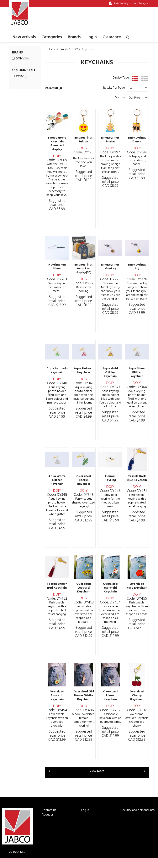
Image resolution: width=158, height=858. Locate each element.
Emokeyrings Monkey (110, 266)
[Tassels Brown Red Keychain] (57, 567)
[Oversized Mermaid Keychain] (110, 567)
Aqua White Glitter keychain (57, 480)
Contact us (49, 810)
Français (143, 4)
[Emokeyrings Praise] (110, 121)
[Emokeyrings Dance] (137, 121)
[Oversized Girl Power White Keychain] (83, 674)
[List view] (143, 78)
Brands (74, 37)
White (22, 76)
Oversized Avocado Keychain (57, 695)
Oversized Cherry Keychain (137, 695)
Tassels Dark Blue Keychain (137, 478)
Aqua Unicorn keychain (83, 370)
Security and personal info (138, 810)
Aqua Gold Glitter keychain (110, 372)
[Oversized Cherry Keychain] (137, 674)
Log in (85, 810)
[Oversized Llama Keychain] (110, 674)
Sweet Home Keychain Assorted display (57, 143)
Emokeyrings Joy (137, 266)
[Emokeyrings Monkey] (110, 248)
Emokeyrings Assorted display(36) (83, 268)
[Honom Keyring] (110, 459)
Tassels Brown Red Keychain (57, 585)
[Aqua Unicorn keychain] (83, 351)
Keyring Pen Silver (57, 266)
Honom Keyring (110, 478)
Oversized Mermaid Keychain (110, 587)
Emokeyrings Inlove (83, 139)
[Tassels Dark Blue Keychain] (137, 459)
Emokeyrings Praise (110, 139)
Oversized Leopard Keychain (83, 587)
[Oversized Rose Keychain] (137, 567)
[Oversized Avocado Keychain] (57, 674)
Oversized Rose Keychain (136, 585)
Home (52, 49)
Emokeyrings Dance (137, 139)
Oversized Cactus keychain (83, 480)
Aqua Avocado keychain (57, 370)
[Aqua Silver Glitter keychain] (137, 351)
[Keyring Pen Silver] (57, 248)
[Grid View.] (134, 78)
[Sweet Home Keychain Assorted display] (57, 121)
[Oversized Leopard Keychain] (83, 567)
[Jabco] (19, 13)
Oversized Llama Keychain (110, 695)
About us (47, 814)
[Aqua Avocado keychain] (57, 351)
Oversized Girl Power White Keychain (83, 695)
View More (97, 771)
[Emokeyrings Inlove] (83, 121)
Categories (51, 37)
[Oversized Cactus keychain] (83, 459)
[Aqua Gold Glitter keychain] (110, 351)
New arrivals (24, 37)
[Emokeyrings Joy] (137, 248)
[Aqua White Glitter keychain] (57, 459)
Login (91, 37)
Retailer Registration (125, 4)
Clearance (112, 37)
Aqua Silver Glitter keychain (137, 372)
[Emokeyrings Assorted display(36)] (83, 248)
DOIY (22, 59)
